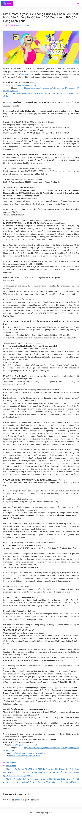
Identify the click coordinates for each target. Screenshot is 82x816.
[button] (72, 3)
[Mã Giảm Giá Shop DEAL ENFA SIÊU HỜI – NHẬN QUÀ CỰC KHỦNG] (7, 3)
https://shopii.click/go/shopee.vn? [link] (24, 85)
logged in (18, 800)
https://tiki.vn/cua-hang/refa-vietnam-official (24, 756)
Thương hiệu (11, 762)
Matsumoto (26, 74)
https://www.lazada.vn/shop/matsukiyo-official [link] (29, 93)
